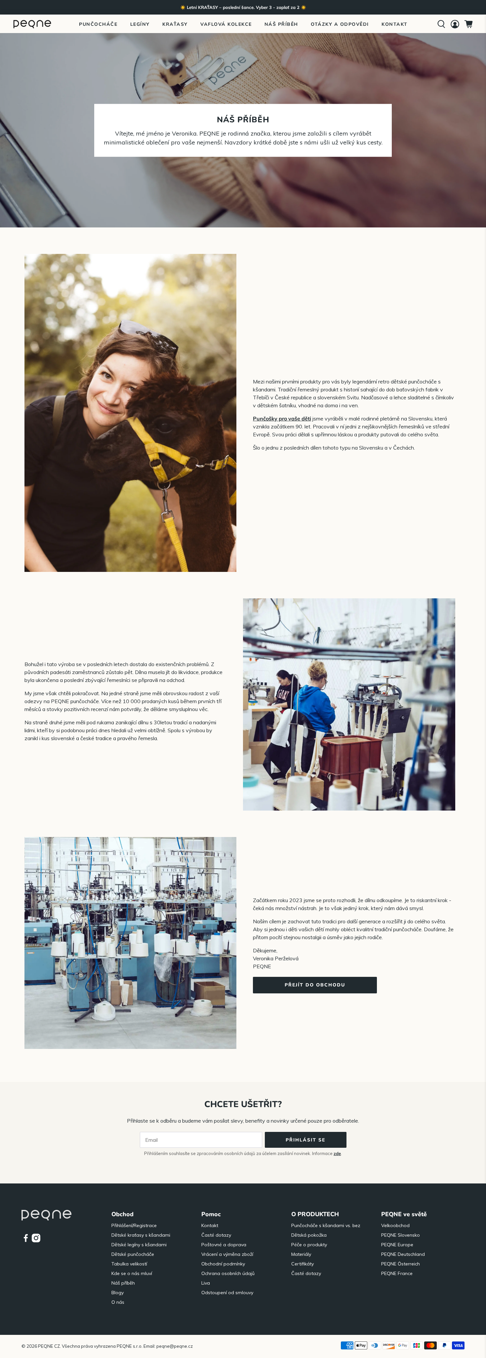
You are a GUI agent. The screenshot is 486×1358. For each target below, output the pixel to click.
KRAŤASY (175, 24)
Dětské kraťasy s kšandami (140, 1235)
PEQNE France (397, 1273)
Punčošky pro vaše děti (282, 418)
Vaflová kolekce (226, 24)
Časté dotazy (216, 1235)
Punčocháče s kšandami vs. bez (325, 1225)
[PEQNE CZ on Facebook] (25, 1241)
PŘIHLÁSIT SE (305, 1140)
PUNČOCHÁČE (98, 24)
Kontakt (395, 24)
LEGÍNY (140, 24)
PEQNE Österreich (400, 1264)
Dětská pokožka (309, 1235)
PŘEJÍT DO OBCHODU (315, 985)
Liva (205, 1283)
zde (337, 1153)
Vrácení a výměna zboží (227, 1254)
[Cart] (468, 24)
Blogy (117, 1293)
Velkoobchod (395, 1225)
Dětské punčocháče (132, 1254)
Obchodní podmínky (223, 1264)
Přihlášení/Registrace (134, 1225)
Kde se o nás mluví (131, 1273)
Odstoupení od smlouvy (227, 1293)
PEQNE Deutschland (403, 1254)
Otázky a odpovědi (340, 24)
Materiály (301, 1254)
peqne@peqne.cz (174, 1346)
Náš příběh (281, 24)
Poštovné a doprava (223, 1245)
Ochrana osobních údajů (228, 1273)
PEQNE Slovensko (400, 1235)
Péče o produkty (309, 1245)
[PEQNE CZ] (32, 24)
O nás (117, 1302)
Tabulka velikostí (129, 1264)
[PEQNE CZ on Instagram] (36, 1241)
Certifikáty (302, 1264)
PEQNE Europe (397, 1245)
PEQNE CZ (49, 1346)
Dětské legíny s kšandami (139, 1245)
